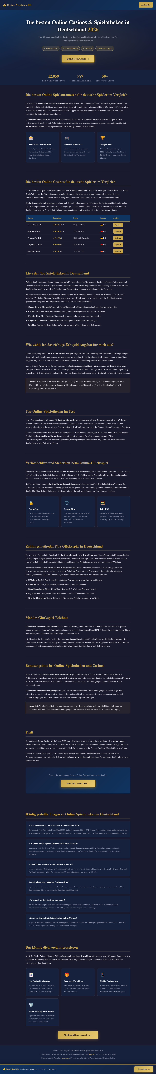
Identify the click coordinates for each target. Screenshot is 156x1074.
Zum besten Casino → (78, 58)
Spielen (118, 225)
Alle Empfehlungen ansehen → (78, 1034)
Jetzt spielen (145, 5)
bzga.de (91, 1054)
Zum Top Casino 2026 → (78, 783)
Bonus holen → (144, 1069)
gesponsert (65, 1058)
